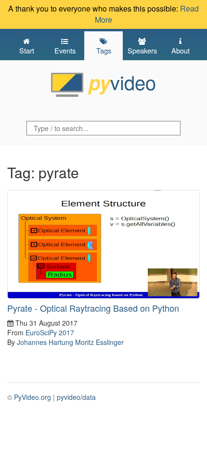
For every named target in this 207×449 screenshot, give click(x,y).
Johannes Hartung (45, 342)
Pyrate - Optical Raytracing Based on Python (93, 308)
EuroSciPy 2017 (50, 332)
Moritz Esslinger (99, 342)
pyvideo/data (76, 397)
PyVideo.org (32, 397)
